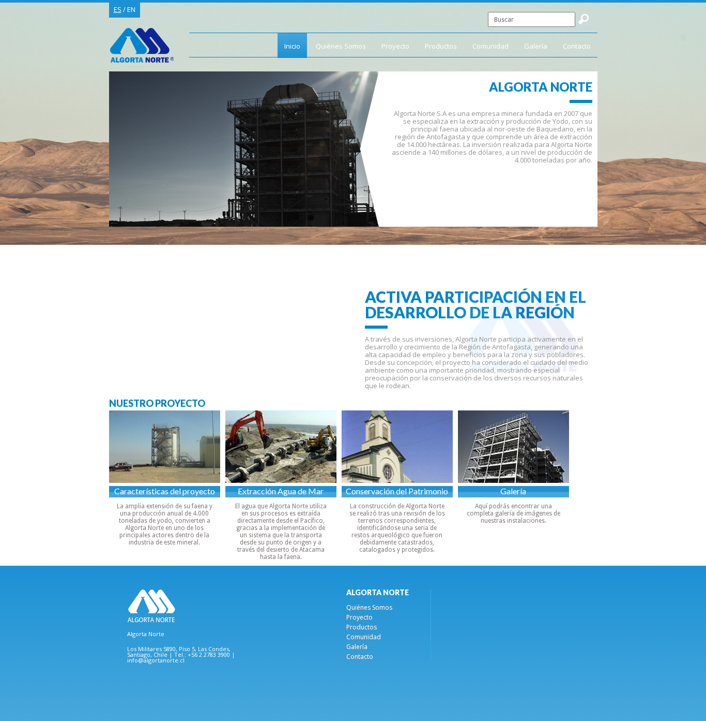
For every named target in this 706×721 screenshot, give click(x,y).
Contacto (577, 46)
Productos (441, 46)
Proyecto (395, 46)
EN (131, 9)
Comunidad (490, 46)
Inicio (292, 46)
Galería (535, 46)
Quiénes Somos (341, 46)
